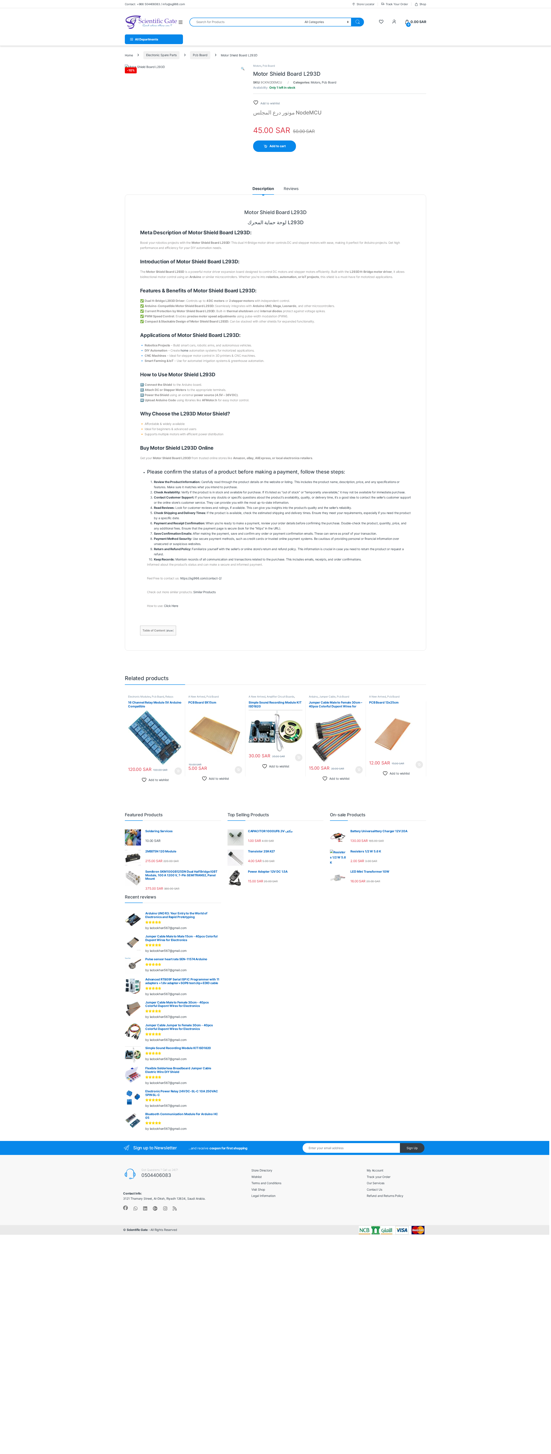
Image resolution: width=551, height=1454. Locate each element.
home (184, 350)
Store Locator (366, 4)
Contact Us (374, 1189)
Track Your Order (397, 4)
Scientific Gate (137, 1230)
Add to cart (277, 146)
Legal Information (263, 1196)
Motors (257, 65)
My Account (375, 1170)
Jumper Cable (327, 696)
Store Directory (261, 1170)
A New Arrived (196, 696)
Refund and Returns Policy (385, 1196)
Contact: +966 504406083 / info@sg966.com (155, 4)
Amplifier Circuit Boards (280, 696)
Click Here (171, 606)
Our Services (375, 1183)
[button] (243, 68)
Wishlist (256, 1177)
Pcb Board (200, 55)
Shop (422, 4)
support (405, 497)
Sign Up (412, 1148)
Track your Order (378, 1177)
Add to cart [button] (178, 771)
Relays (169, 696)
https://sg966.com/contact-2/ (201, 578)
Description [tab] (263, 189)
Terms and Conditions (266, 1183)
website (274, 482)
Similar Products (204, 592)
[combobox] (245, 22)
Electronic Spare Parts (161, 55)
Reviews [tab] (291, 189)
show (170, 630)
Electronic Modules (139, 696)
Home (129, 55)
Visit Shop (258, 1189)
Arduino (313, 696)
